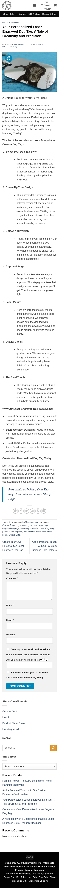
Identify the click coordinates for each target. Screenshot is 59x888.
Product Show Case (13, 723)
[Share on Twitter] (26, 511)
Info (12, 14)
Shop (5, 14)
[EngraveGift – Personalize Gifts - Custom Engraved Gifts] (16, 5)
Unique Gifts (14, 535)
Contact (22, 14)
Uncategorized (10, 22)
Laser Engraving (47, 528)
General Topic (10, 711)
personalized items (32, 532)
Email (10, 620)
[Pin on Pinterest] (38, 511)
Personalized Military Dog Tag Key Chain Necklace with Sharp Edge (29, 494)
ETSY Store (34, 14)
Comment (12, 578)
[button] (35, 5)
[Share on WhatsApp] (15, 511)
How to (6, 717)
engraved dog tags (10, 528)
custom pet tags (40, 525)
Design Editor (49, 14)
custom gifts (26, 525)
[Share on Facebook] (21, 511)
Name (10, 605)
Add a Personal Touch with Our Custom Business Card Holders (44, 546)
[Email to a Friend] (32, 511)
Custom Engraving (10, 525)
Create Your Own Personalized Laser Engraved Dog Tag (13, 546)
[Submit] (53, 748)
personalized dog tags (12, 532)
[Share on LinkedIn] (43, 511)
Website (10, 634)
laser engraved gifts (29, 528)
